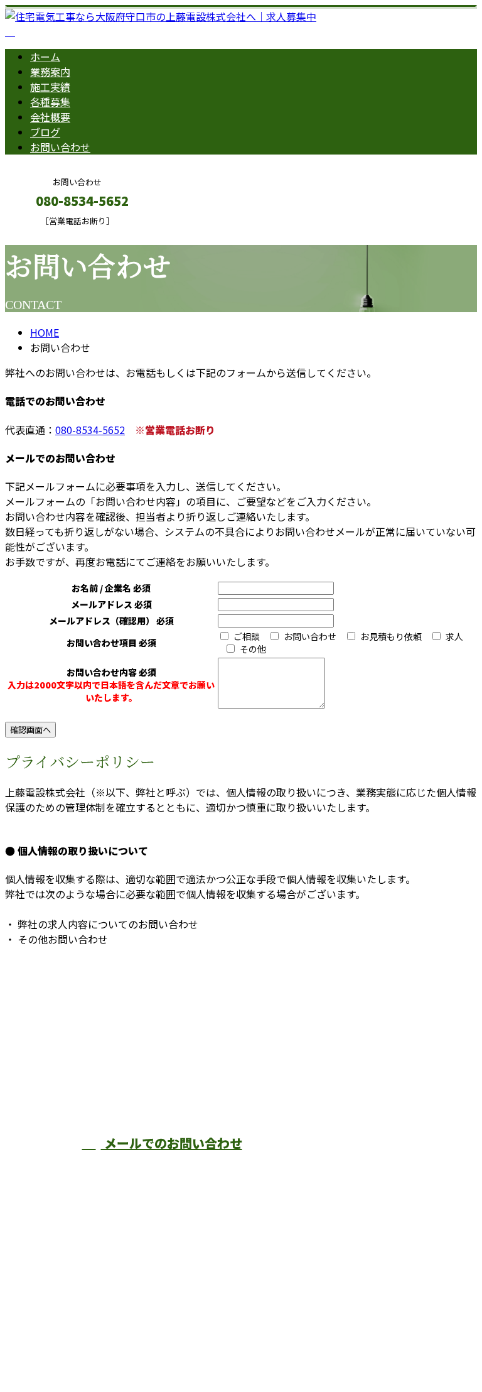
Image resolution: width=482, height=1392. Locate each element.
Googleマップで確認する (66, 1274)
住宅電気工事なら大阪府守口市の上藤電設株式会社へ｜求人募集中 (155, 1349)
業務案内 (50, 71)
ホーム (45, 56)
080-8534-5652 (90, 429)
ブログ (45, 131)
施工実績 (50, 86)
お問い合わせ (60, 147)
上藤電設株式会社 (248, 1066)
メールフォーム (49, 234)
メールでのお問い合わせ (171, 1143)
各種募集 (50, 101)
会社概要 (50, 116)
